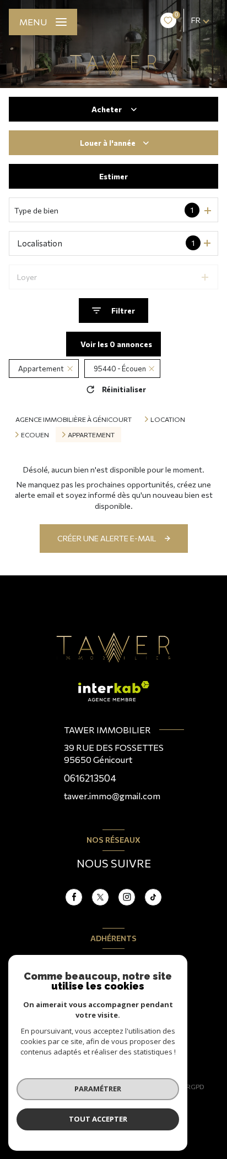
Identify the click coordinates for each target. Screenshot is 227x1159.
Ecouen (35, 434)
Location (167, 419)
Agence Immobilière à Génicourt (73, 419)
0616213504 (90, 778)
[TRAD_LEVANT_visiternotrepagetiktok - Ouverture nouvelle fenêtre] (153, 897)
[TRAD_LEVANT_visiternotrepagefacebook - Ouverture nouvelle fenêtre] (74, 897)
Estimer (113, 176)
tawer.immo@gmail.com (112, 795)
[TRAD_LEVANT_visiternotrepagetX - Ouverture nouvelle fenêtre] (100, 897)
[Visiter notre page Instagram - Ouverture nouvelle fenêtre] (127, 897)
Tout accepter (98, 1119)
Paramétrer (97, 1089)
